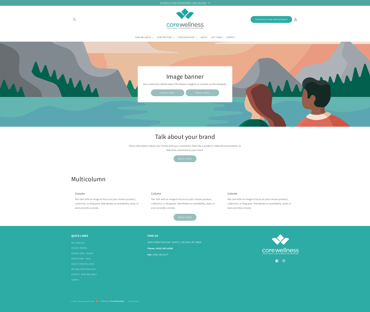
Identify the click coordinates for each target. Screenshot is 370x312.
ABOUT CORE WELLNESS (83, 264)
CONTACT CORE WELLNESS (84, 274)
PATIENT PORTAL (79, 248)
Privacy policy (133, 301)
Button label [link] (167, 92)
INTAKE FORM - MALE (81, 258)
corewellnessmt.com (86, 301)
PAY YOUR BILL (78, 242)
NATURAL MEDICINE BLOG (83, 269)
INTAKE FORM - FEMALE (82, 253)
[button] (74, 19)
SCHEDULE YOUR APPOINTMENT (271, 19)
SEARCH (75, 279)
